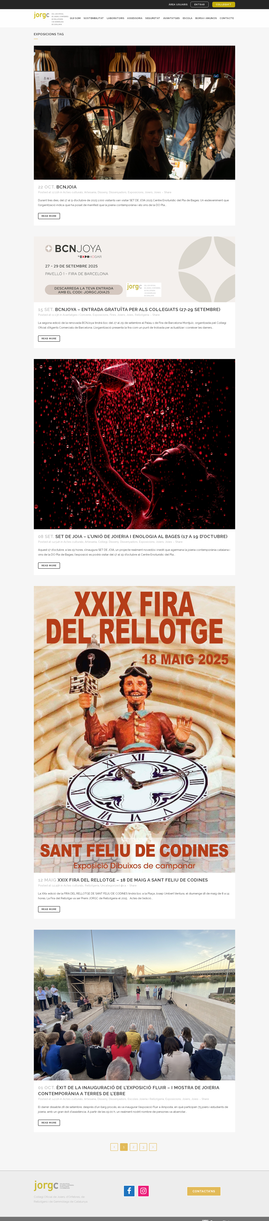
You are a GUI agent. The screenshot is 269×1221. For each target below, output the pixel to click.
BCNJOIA (66, 187)
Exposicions (135, 192)
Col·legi (102, 541)
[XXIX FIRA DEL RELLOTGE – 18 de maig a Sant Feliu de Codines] (134, 729)
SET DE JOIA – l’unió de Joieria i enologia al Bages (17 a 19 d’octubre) (141, 536)
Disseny (103, 192)
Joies (157, 192)
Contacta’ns (204, 1191)
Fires (113, 314)
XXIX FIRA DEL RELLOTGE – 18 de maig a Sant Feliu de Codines (133, 880)
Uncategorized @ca (113, 885)
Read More (49, 216)
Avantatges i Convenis (77, 314)
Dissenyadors (117, 192)
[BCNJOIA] (134, 113)
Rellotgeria (142, 314)
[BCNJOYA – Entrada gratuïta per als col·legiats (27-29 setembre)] (134, 269)
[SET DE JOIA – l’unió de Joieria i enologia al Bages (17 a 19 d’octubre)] (134, 444)
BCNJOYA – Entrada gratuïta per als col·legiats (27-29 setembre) (138, 309)
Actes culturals (73, 192)
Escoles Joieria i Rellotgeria (146, 1099)
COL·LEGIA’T (223, 4)
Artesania (90, 192)
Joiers (149, 192)
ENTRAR (199, 4)
